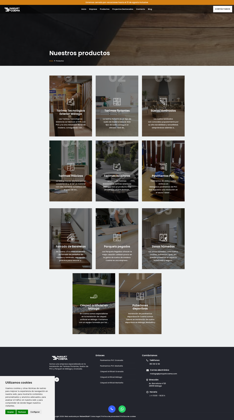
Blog (150, 9)
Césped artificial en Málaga (94, 307)
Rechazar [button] (22, 412)
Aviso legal (95, 416)
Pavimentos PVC (163, 176)
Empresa (93, 9)
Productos (104, 9)
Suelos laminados (163, 111)
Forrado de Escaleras (71, 246)
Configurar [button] (35, 412)
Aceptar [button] (10, 412)
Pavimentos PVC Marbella (111, 366)
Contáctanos (222, 9)
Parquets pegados (117, 246)
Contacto (140, 9)
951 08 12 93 (155, 364)
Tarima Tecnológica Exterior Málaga (71, 112)
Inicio (83, 9)
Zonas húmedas (163, 246)
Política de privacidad (110, 416)
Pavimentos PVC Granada (111, 360)
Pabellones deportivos (140, 307)
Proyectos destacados (122, 9)
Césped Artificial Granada (111, 371)
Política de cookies (128, 416)
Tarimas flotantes (117, 111)
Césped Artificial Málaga (111, 377)
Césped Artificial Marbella (111, 382)
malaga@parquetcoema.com (163, 373)
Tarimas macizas (70, 176)
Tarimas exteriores (117, 176)
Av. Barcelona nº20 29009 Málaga (157, 384)
